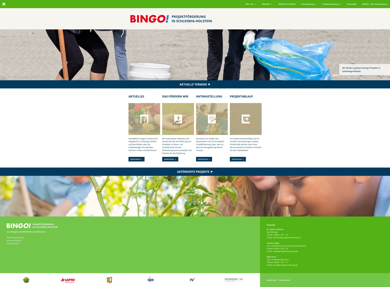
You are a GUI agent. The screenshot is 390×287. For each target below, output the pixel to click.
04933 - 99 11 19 (281, 235)
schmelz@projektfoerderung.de (287, 237)
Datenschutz (284, 280)
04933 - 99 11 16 (281, 248)
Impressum (272, 280)
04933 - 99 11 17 (281, 262)
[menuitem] (251, 4)
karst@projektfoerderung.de (285, 265)
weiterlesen (135, 159)
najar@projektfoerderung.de (285, 251)
